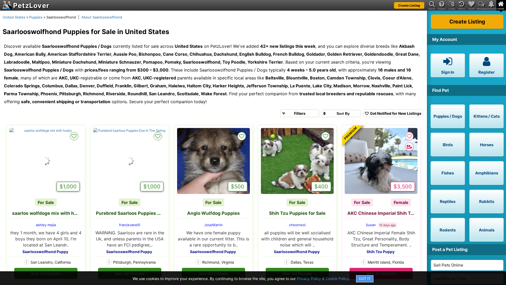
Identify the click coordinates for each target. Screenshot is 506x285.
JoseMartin (213, 225)
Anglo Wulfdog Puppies (213, 213)
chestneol (297, 225)
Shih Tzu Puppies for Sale (297, 213)
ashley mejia (46, 225)
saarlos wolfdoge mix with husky (47, 213)
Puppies (35, 17)
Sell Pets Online (448, 265)
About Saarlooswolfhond (101, 17)
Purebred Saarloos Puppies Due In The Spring (131, 213)
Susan (371, 225)
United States (14, 17)
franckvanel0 (129, 225)
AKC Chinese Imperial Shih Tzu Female (382, 213)
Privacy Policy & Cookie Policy (323, 278)
